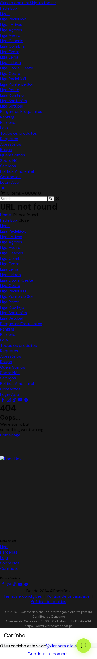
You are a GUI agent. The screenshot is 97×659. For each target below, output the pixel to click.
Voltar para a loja (61, 645)
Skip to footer (43, 2)
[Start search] (51, 198)
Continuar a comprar (48, 653)
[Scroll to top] (48, 648)
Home (5, 215)
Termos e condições (22, 596)
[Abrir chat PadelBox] (83, 645)
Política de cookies (48, 601)
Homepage (10, 435)
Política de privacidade (68, 596)
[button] (3, 187)
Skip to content (15, 2)
